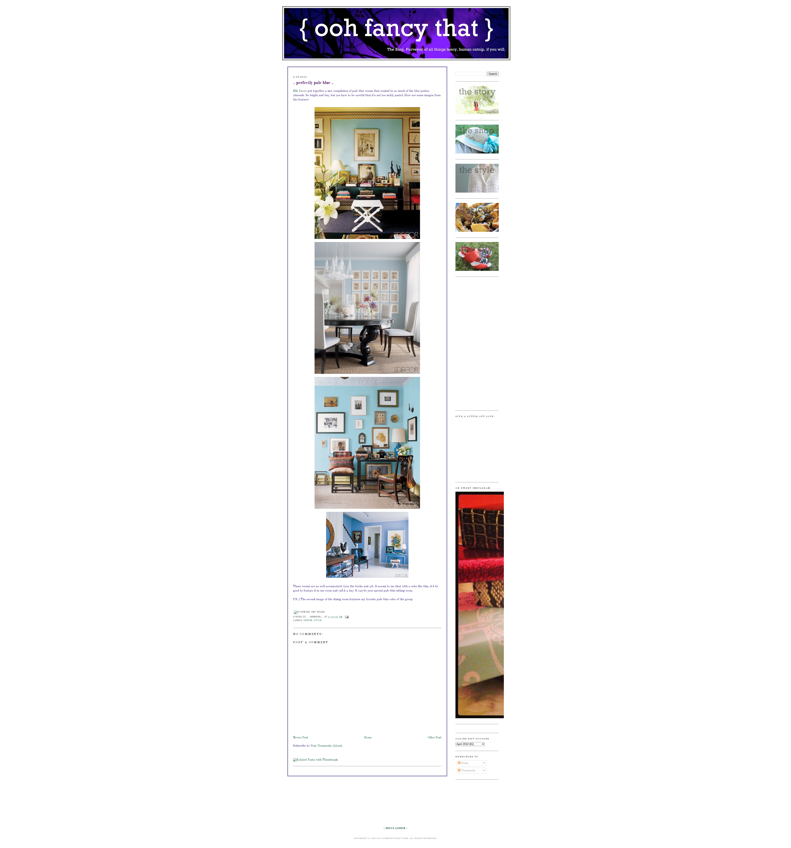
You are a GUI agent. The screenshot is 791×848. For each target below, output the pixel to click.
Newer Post (300, 737)
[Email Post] (346, 617)
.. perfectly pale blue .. (313, 83)
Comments (467, 770)
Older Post (434, 737)
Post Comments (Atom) (326, 745)
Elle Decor (300, 91)
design (308, 620)
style (318, 620)
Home (368, 737)
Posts (464, 763)
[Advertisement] (471, 343)
